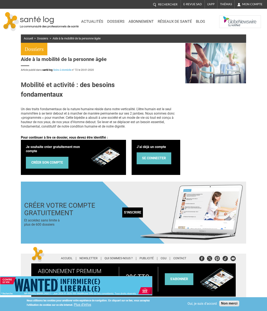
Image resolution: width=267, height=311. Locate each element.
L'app (211, 4)
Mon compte (252, 4)
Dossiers (116, 21)
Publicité (147, 258)
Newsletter (88, 258)
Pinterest (217, 258)
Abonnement (141, 21)
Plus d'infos (82, 305)
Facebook (201, 258)
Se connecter (154, 158)
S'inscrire (132, 212)
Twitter (209, 258)
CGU (163, 258)
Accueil (28, 38)
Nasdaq (227, 18)
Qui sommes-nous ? (119, 258)
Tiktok (225, 258)
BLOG (200, 21)
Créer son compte (47, 162)
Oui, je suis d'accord (202, 304)
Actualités (92, 21)
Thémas (226, 4)
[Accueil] (11, 21)
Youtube (233, 258)
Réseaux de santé (175, 21)
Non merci (229, 303)
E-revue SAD (192, 4)
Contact (179, 258)
